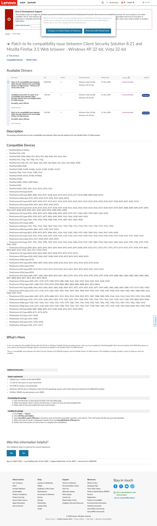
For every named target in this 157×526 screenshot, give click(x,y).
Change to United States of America (64, 31)
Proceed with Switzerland (97, 31)
